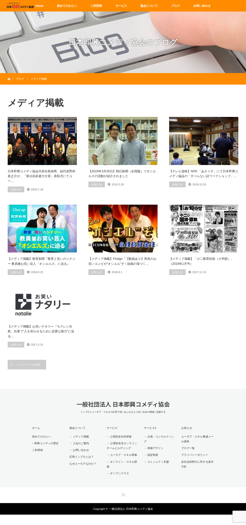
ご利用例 (96, 5)
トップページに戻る (29, 364)
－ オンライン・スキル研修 (122, 464)
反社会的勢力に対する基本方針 (197, 464)
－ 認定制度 (151, 454)
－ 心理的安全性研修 (119, 436)
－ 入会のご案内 (79, 443)
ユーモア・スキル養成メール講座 (197, 439)
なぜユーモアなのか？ (82, 463)
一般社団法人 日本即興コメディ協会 (123, 404)
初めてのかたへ (67, 5)
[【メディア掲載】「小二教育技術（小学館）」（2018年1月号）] (203, 229)
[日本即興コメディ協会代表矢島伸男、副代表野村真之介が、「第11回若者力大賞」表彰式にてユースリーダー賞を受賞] (42, 141)
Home (39, 5)
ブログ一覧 (188, 448)
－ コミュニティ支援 (156, 461)
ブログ (175, 5)
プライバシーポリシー (194, 454)
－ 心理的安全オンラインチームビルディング (122, 446)
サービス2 (150, 427)
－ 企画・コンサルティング (159, 439)
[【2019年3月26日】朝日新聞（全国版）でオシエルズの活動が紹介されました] (123, 141)
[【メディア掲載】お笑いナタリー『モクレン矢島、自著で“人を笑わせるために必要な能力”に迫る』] (42, 303)
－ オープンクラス (118, 473)
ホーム (36, 427)
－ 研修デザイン (154, 448)
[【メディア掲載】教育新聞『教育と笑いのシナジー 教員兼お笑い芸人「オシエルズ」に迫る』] (42, 229)
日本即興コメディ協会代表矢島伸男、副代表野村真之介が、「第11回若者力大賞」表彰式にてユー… (41, 176)
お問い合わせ (202, 5)
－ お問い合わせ (79, 450)
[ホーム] (9, 74)
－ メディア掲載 (79, 436)
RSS (123, 494)
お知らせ (16, 189)
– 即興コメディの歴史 (45, 443)
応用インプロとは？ (81, 456)
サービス (121, 5)
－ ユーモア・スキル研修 (122, 454)
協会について (149, 5)
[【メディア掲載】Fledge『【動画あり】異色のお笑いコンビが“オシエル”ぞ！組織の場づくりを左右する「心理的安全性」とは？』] (123, 229)
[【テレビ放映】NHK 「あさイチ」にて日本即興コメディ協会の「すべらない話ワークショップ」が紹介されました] (203, 141)
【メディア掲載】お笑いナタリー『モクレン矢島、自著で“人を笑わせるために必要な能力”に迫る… (41, 331)
